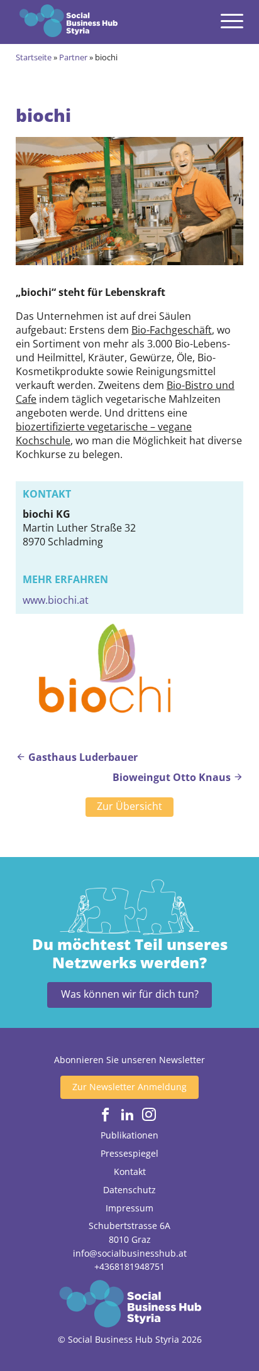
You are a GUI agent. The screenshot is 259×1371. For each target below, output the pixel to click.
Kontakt (130, 1171)
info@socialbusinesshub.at (130, 1253)
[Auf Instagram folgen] (149, 1115)
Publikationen (129, 1135)
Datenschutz (129, 1190)
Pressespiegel (129, 1153)
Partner (73, 57)
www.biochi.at (56, 600)
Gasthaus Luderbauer (82, 757)
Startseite (34, 57)
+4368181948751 (129, 1266)
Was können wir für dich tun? (130, 994)
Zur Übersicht (129, 806)
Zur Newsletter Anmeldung (129, 1087)
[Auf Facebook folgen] (106, 1115)
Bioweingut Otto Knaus (173, 777)
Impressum (129, 1208)
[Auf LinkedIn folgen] (128, 1115)
